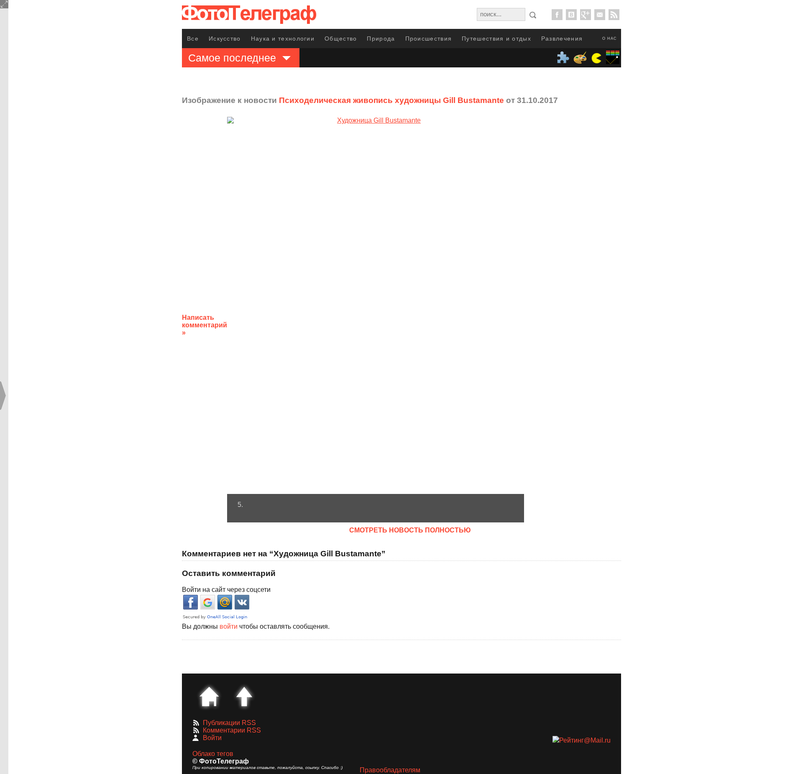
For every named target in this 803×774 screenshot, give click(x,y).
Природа (381, 38)
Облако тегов (212, 753)
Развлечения (562, 38)
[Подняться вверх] (244, 696)
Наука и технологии (283, 38)
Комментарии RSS (232, 730)
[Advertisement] (591, 318)
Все (193, 38)
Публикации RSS (229, 722)
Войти (212, 737)
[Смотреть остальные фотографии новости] (375, 305)
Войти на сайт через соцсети (226, 589)
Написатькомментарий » (204, 325)
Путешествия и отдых (496, 38)
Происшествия (428, 38)
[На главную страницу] (209, 696)
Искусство (225, 38)
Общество (341, 38)
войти (229, 626)
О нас (609, 38)
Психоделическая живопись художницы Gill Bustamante (391, 100)
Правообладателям (390, 770)
